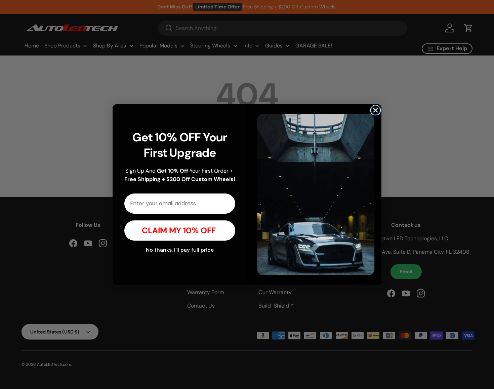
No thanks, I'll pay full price (180, 249)
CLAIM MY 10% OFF (180, 230)
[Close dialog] (375, 110)
